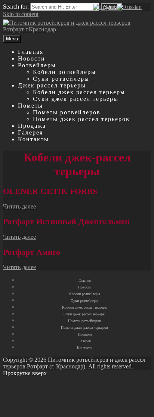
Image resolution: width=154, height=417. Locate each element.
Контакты (33, 139)
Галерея (30, 132)
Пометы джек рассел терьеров (81, 119)
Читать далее (19, 206)
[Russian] (129, 7)
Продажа (32, 126)
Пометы (30, 105)
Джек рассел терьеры (52, 85)
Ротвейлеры (37, 65)
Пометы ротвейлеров (67, 112)
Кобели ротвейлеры (64, 72)
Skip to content (20, 14)
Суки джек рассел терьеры (75, 99)
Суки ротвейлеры (61, 78)
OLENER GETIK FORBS (50, 191)
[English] (105, 7)
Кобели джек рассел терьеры (79, 92)
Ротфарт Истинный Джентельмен (66, 221)
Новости (31, 58)
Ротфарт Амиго (31, 252)
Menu (12, 38)
